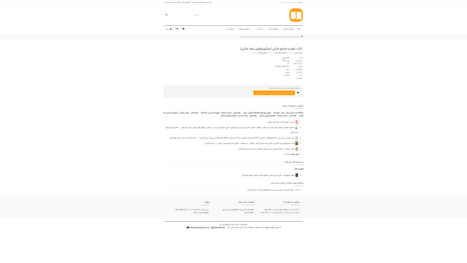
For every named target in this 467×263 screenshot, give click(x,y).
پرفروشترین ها (273, 29)
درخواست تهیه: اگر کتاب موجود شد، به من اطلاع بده (273, 93)
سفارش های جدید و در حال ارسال (276, 209)
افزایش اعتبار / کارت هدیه (180, 2)
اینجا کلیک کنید (180, 209)
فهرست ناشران (288, 29)
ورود (167, 29)
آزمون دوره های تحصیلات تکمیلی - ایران (257, 112)
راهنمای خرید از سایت (200, 212)
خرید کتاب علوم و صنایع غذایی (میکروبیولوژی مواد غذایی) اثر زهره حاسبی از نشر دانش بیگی (269, 36)
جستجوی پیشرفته (244, 29)
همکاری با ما (230, 29)
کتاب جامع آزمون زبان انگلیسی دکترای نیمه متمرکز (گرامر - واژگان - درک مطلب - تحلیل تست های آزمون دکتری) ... (255, 143)
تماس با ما (167, 2)
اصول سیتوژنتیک (289, 175)
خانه (298, 29)
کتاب (297, 189)
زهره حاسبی (298, 52)
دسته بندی (260, 29)
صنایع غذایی (251, 189)
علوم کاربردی (288, 189)
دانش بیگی (286, 57)
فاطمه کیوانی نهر (280, 52)
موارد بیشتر (295, 154)
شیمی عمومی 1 (289, 148)
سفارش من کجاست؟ (197, 2)
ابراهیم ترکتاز (263, 52)
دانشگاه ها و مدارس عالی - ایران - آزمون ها (288, 112)
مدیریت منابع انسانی (287, 122)
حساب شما (208, 2)
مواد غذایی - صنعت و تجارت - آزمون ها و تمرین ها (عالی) (220, 112)
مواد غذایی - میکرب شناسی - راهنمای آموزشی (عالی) (239, 115)
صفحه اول (243, 224)
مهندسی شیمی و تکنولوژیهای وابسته (270, 189)
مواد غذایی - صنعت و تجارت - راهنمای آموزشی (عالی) (278, 115)
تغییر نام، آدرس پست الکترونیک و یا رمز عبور (238, 209)
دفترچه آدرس (249, 212)
